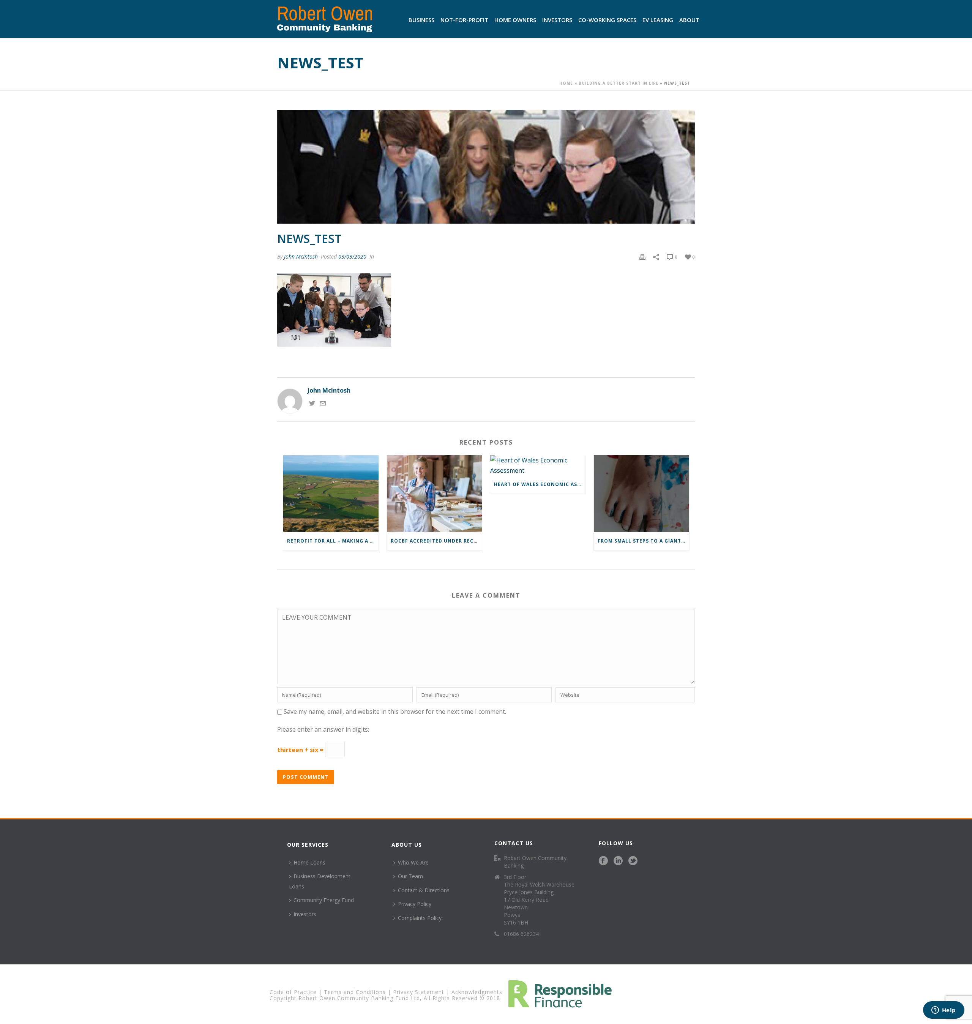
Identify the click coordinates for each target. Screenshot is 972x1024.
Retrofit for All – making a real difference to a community (333, 541)
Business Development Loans (319, 881)
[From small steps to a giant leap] (641, 493)
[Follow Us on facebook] (603, 861)
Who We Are (413, 862)
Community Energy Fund (323, 900)
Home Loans (309, 862)
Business (421, 20)
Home (566, 83)
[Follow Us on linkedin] (618, 861)
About (689, 20)
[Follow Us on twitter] (632, 861)
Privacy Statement (418, 992)
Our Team (410, 876)
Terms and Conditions (355, 992)
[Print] (642, 256)
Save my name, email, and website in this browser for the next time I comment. (395, 711)
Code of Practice (293, 992)
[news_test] (486, 167)
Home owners (515, 20)
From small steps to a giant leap (643, 541)
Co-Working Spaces (607, 20)
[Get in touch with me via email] (323, 404)
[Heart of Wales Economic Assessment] (537, 465)
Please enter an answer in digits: (323, 729)
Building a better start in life (618, 83)
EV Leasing (657, 20)
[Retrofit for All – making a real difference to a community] (331, 493)
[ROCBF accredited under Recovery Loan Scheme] (434, 493)
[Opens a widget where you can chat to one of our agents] (943, 1010)
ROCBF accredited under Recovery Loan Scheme (436, 541)
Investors (557, 20)
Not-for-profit (464, 20)
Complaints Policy (420, 917)
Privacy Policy (414, 903)
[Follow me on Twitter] (312, 404)
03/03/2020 (352, 256)
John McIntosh (301, 256)
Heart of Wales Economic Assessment (539, 484)
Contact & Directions (424, 890)
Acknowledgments (476, 992)
